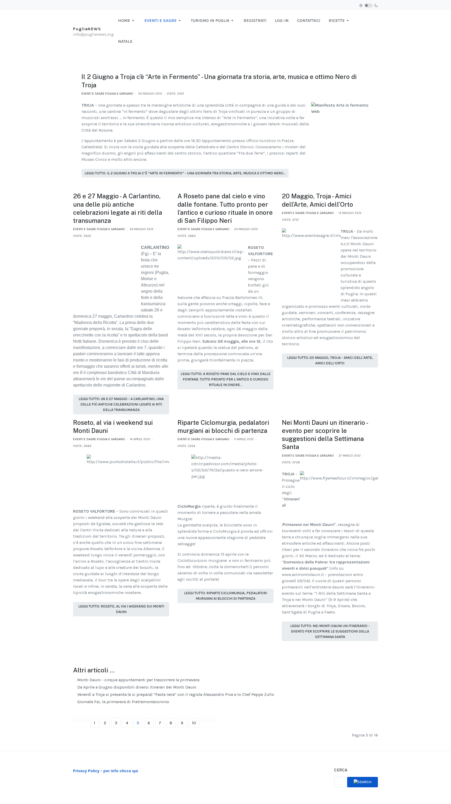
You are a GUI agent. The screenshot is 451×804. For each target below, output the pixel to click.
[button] (127, 20)
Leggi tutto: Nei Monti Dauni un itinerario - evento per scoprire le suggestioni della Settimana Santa (330, 631)
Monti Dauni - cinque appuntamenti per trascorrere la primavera (137, 679)
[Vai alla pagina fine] (213, 720)
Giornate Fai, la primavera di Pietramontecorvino (122, 701)
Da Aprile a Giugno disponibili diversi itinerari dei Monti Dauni (136, 687)
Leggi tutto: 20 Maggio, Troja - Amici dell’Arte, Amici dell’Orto (330, 360)
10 (194, 722)
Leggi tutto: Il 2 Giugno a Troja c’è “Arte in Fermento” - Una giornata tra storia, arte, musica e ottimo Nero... (185, 173)
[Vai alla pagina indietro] (85, 720)
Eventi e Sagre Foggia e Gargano (107, 93)
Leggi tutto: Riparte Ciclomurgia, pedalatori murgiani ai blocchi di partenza (225, 596)
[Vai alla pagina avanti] (204, 720)
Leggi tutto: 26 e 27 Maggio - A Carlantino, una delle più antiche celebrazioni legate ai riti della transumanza (121, 404)
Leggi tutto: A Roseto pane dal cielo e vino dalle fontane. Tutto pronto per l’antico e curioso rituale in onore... (225, 379)
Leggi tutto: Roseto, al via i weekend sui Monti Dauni (121, 609)
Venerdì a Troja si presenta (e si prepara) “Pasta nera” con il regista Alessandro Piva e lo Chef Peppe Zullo (175, 694)
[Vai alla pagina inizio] (76, 720)
